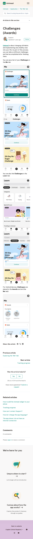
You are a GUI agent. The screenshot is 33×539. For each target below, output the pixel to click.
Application (14, 9)
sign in (10, 440)
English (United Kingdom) (14, 529)
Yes (13, 376)
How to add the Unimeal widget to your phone (16, 403)
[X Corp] (20, 344)
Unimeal (5, 9)
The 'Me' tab (24, 9)
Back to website (16, 526)
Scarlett (10, 37)
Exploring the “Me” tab (11, 356)
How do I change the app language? (15, 415)
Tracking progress (23, 363)
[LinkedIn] (22, 344)
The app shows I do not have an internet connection (13, 420)
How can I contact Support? (12, 411)
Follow (27, 39)
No (20, 376)
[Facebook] (17, 344)
